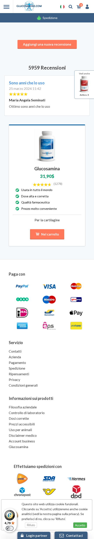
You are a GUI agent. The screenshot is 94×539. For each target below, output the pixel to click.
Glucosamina (18, 447)
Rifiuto (31, 525)
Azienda (15, 357)
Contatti (15, 351)
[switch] (10, 528)
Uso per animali (20, 430)
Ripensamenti (19, 374)
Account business (22, 441)
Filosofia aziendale (23, 407)
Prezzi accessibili (22, 424)
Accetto (80, 525)
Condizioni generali (23, 385)
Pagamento (17, 362)
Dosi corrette (19, 418)
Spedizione (50, 18)
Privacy (14, 379)
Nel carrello (50, 234)
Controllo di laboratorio (27, 413)
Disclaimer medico (23, 435)
